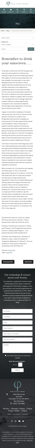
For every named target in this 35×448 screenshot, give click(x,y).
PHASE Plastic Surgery (19, 286)
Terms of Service (16, 414)
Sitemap (9, 414)
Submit (17, 370)
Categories (4, 42)
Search (30, 49)
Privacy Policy (25, 414)
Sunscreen (11, 250)
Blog (8, 30)
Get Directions (19, 401)
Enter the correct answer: (17, 361)
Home (2, 30)
